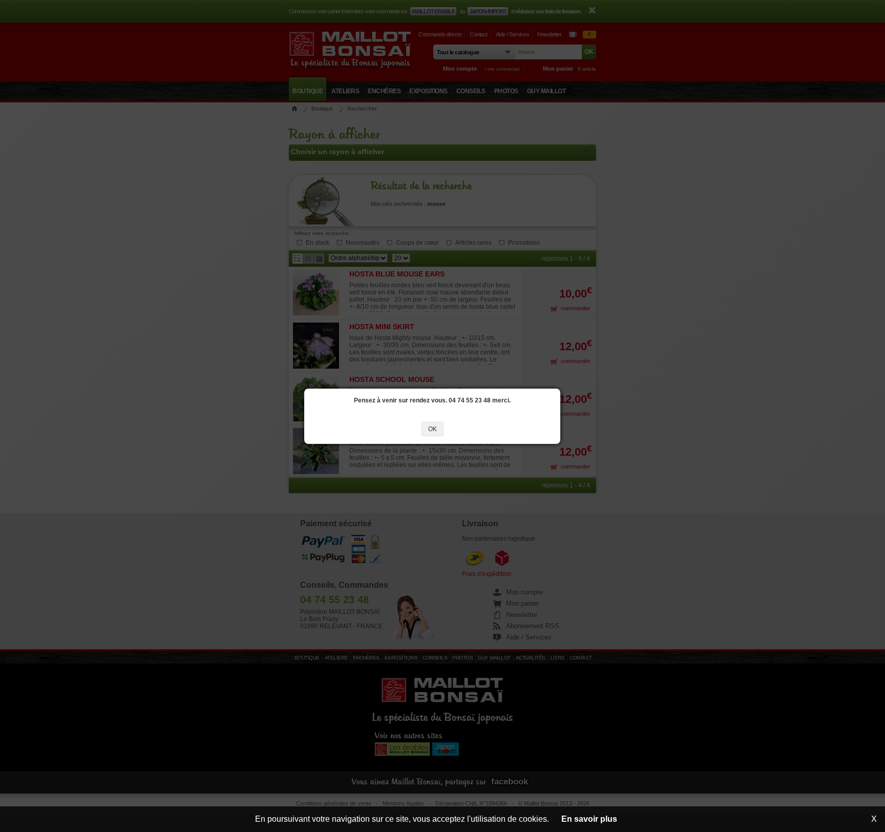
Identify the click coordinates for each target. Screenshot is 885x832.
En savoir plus (589, 819)
